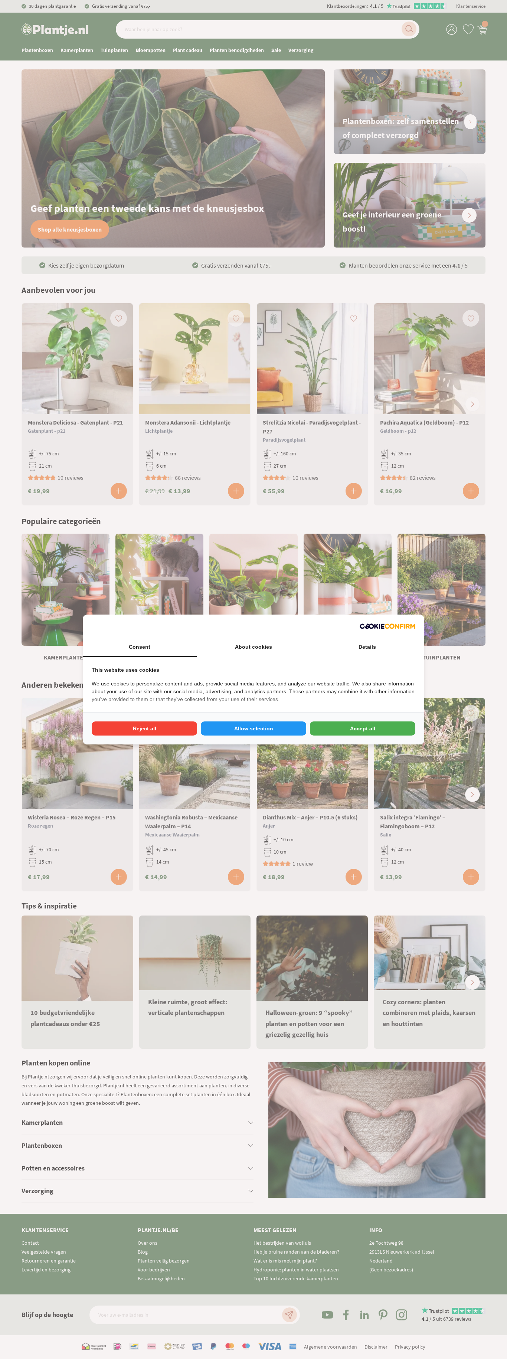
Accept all (362, 728)
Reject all (144, 728)
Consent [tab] (139, 647)
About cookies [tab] (253, 647)
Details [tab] (367, 647)
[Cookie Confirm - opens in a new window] (387, 626)
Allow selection (253, 728)
